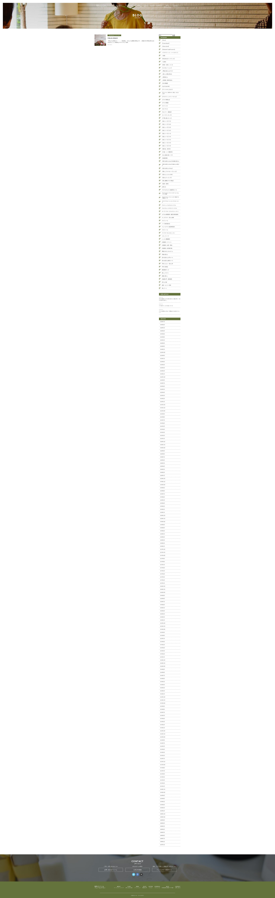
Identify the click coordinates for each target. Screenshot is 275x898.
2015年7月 (162, 638)
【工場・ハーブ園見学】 (167, 152)
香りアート (164, 288)
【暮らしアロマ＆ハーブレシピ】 (169, 171)
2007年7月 (162, 844)
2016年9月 (162, 595)
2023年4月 (162, 364)
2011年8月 (162, 767)
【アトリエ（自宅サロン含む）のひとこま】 (170, 93)
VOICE (146, 6)
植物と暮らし (165, 276)
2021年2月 (162, 435)
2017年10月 (162, 555)
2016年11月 (162, 589)
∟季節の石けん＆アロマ (167, 71)
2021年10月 (162, 410)
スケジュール (165, 220)
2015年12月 (162, 623)
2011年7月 (162, 770)
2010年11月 (162, 789)
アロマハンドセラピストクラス (169, 205)
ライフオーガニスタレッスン (168, 232)
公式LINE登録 (137, 870)
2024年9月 (162, 343)
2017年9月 (162, 558)
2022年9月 (162, 380)
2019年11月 (162, 481)
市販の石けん (165, 254)
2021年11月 (162, 407)
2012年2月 (162, 755)
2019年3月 (162, 506)
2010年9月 (162, 795)
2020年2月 (162, 472)
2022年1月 (162, 401)
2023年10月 (162, 352)
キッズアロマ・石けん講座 (168, 217)
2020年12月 (162, 441)
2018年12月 (162, 515)
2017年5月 (162, 570)
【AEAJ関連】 (165, 83)
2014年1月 (162, 694)
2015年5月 (162, 644)
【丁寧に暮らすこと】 (167, 118)
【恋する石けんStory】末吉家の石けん (170, 161)
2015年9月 (162, 632)
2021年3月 (162, 432)
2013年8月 (162, 709)
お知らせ (164, 186)
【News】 (164, 40)
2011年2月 (162, 783)
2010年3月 (162, 807)
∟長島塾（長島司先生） (167, 80)
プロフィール (165, 229)
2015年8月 (162, 635)
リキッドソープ (165, 236)
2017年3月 (162, 577)
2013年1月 (162, 727)
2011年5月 (162, 777)
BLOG (167, 6)
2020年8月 (162, 454)
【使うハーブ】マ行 (166, 136)
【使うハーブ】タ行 (166, 130)
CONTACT (175, 6)
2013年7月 (162, 712)
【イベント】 (165, 105)
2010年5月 (162, 801)
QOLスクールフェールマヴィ (101, 6)
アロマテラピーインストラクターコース (170, 202)
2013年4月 (162, 718)
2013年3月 (162, 721)
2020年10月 (162, 447)
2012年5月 (162, 746)
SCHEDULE (159, 6)
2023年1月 (162, 374)
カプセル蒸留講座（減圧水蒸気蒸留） (170, 214)
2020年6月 (162, 460)
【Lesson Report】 (166, 43)
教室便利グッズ (165, 269)
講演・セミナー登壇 (166, 285)
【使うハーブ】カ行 (166, 124)
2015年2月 (162, 654)
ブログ (10, 26)
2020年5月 (162, 463)
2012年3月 (162, 752)
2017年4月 (162, 574)
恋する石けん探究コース (167, 260)
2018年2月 (162, 543)
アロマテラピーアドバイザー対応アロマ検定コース (170, 198)
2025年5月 (162, 340)
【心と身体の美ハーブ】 (167, 155)
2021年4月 (162, 429)
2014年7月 (162, 675)
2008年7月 (162, 838)
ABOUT (120, 6)
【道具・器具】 (165, 183)
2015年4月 (162, 647)
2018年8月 (162, 527)
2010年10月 (162, 792)
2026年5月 (162, 327)
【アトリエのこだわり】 (167, 89)
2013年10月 (162, 703)
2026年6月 (162, 324)
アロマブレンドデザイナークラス (169, 208)
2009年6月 (162, 823)
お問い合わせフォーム (110, 870)
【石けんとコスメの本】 (167, 174)
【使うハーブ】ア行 (166, 121)
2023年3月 (162, 367)
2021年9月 (162, 414)
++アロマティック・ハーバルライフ (170, 52)
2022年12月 (162, 377)
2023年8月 (162, 355)
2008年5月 (162, 841)
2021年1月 (162, 438)
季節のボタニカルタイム (167, 251)
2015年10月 (162, 629)
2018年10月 (162, 521)
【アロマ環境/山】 (166, 99)
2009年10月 (162, 817)
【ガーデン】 (165, 108)
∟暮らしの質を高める (167, 74)
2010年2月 (162, 810)
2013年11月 (162, 700)
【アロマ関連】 (165, 102)
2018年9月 (162, 524)
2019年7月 (162, 494)
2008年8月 (162, 835)
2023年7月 (162, 358)
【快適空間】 (165, 158)
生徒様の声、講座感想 (167, 279)
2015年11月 (162, 626)
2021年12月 (162, 404)
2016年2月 (162, 617)
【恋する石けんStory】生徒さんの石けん (170, 165)
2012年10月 (162, 737)
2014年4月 (162, 684)
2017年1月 (162, 583)
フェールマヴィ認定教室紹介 (168, 226)
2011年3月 (162, 780)
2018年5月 (162, 534)
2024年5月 (162, 349)
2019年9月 (162, 487)
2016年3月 (162, 614)
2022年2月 (162, 398)
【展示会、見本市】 (166, 148)
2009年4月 (162, 829)
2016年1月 (162, 620)
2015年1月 (162, 657)
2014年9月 (162, 669)
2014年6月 (162, 678)
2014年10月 (162, 666)
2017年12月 (162, 549)
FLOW (129, 887)
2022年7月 (162, 383)
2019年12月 (162, 478)
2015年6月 (162, 641)
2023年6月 (162, 361)
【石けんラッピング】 (167, 177)
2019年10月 (162, 484)
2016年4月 (162, 610)
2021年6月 (162, 423)
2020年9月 (162, 450)
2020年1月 (162, 475)
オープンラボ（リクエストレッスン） (170, 211)
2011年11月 (162, 761)
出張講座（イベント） (167, 242)
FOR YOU (130, 6)
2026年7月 (162, 321)
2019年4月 (162, 503)
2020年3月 (162, 469)
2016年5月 (162, 607)
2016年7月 (162, 601)
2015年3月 (162, 650)
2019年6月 (162, 497)
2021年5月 (162, 426)
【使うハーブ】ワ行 (166, 145)
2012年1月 (162, 758)
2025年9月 (162, 334)
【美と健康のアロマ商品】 (168, 180)
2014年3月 (162, 687)
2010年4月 (162, 804)
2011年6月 (162, 773)
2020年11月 (162, 444)
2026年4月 (162, 330)
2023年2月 (162, 370)
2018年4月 (162, 537)
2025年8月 (162, 337)
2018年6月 (162, 530)
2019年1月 (162, 512)
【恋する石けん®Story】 (167, 168)
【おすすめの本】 (166, 86)
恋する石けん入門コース (167, 257)
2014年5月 (162, 681)
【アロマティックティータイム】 (169, 96)
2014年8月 (162, 672)
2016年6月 (162, 604)
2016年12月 (162, 586)
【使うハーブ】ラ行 (166, 142)
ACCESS (152, 6)
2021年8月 (162, 417)
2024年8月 (162, 346)
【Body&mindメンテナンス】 (168, 58)
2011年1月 (162, 786)
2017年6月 (162, 567)
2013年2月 (162, 724)
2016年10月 (162, 592)
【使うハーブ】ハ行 (166, 133)
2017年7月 (162, 564)
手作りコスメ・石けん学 (167, 263)
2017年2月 (162, 580)
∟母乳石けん (165, 77)
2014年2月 (162, 690)
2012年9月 (162, 740)
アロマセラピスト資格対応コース (169, 189)
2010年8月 (162, 798)
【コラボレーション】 (167, 67)
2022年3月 (162, 395)
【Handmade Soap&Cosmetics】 (168, 49)
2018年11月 (162, 518)
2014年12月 (162, 660)
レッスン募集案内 (166, 239)
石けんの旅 (164, 282)
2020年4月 (162, 466)
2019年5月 (162, 500)
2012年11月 (162, 733)
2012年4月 (162, 749)
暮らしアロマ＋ (165, 272)
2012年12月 (162, 730)
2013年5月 (162, 715)
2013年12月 (162, 697)
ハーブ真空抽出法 (166, 223)
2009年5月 (162, 826)
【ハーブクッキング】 (167, 115)
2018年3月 (162, 540)
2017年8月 (162, 561)
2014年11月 (162, 663)
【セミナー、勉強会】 (167, 112)
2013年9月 (162, 706)
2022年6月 (162, 386)
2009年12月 (162, 813)
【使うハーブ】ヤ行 (166, 139)
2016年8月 (162, 598)
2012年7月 (162, 743)
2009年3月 (162, 832)
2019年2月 (162, 509)
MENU (138, 6)
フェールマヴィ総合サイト (164, 870)
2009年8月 (162, 820)
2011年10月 (162, 764)
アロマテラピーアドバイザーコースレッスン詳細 (170, 193)
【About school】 (165, 46)
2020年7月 (162, 457)
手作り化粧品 (165, 266)
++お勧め (164, 61)
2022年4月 (162, 392)
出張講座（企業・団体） (167, 245)
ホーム (6, 26)
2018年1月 (162, 546)
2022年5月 (162, 389)
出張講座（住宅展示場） (167, 248)
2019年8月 (162, 490)
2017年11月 (162, 552)
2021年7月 (162, 420)
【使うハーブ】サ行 (166, 127)
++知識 (163, 55)
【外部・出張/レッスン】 (167, 64)
